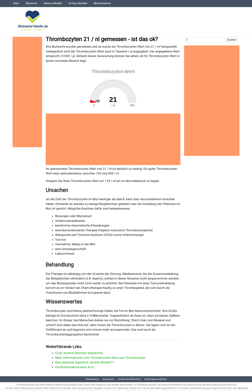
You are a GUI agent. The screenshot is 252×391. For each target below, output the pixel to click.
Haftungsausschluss (155, 379)
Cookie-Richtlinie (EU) (129, 379)
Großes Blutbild (78, 3)
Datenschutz (92, 379)
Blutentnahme (102, 3)
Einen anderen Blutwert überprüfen (79, 353)
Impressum (108, 379)
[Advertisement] (113, 139)
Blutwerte (31, 3)
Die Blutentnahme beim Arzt (74, 367)
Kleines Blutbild (53, 3)
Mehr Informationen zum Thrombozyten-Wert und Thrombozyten (100, 358)
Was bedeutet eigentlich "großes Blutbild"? (84, 362)
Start (16, 3)
